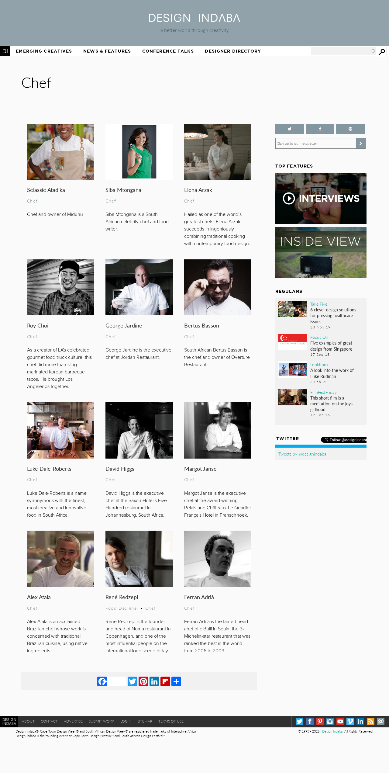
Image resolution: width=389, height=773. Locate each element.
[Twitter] (132, 681)
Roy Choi (37, 325)
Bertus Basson (201, 325)
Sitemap (144, 721)
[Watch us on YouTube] (340, 721)
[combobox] (343, 51)
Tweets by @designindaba (302, 454)
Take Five (318, 304)
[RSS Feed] (370, 721)
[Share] (176, 681)
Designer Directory (233, 51)
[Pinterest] (143, 681)
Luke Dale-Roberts (49, 468)
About (28, 721)
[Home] (194, 19)
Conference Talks (168, 51)
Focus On (319, 337)
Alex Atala (39, 597)
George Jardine (123, 325)
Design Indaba (332, 731)
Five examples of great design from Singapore (331, 346)
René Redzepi (121, 597)
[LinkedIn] (154, 681)
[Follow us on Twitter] (289, 129)
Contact (49, 721)
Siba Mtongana (123, 189)
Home (5, 51)
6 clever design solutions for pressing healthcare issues (333, 315)
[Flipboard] (165, 681)
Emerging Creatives (44, 51)
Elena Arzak (198, 189)
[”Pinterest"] (350, 129)
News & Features (107, 51)
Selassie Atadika (46, 189)
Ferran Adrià (199, 597)
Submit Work (101, 721)
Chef (32, 201)
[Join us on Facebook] (320, 129)
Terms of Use (171, 721)
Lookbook (319, 364)
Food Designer (122, 608)
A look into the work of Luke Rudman (332, 373)
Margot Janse (200, 468)
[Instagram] (330, 721)
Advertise (73, 721)
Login (125, 721)
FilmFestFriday (323, 392)
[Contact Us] (380, 721)
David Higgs (119, 468)
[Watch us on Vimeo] (350, 721)
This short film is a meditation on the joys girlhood (331, 403)
